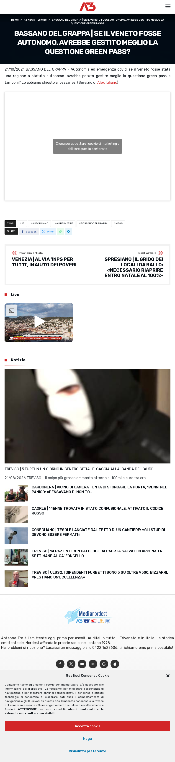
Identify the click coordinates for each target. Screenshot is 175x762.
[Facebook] (60, 664)
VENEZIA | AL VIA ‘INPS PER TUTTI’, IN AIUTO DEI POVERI (44, 259)
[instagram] (93, 664)
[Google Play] (104, 664)
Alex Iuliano (107, 82)
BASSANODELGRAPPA (94, 223)
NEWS (119, 223)
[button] (168, 676)
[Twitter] (71, 664)
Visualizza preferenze (87, 751)
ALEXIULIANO (40, 223)
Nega (87, 739)
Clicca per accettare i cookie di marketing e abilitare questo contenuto (87, 146)
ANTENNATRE (64, 223)
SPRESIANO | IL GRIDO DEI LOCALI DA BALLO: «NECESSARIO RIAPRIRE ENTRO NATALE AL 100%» (134, 265)
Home (15, 19)
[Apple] (115, 664)
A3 (22, 223)
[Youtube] (82, 664)
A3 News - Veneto (35, 19)
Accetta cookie (87, 726)
